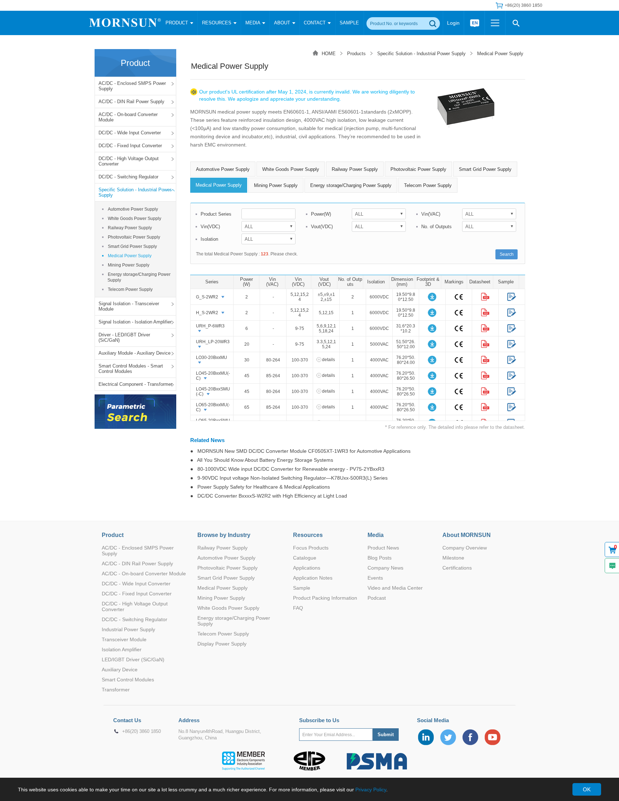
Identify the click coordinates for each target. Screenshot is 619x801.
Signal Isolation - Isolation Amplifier (135, 322)
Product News (383, 548)
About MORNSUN (466, 535)
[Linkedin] (426, 737)
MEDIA (253, 22)
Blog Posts (380, 558)
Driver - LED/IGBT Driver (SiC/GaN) (124, 337)
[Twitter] (448, 737)
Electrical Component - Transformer (135, 384)
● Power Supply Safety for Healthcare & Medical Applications (260, 487)
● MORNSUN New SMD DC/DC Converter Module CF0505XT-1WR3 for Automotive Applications (300, 451)
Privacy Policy (370, 789)
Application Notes (312, 578)
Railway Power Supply (130, 227)
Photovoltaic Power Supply (134, 237)
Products (356, 53)
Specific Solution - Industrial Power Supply (135, 192)
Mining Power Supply (128, 265)
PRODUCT (177, 22)
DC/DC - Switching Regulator (128, 176)
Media (376, 535)
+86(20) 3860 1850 (141, 731)
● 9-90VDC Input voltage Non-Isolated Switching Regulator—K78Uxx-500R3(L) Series (289, 478)
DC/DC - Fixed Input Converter (130, 145)
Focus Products (310, 548)
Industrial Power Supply (128, 629)
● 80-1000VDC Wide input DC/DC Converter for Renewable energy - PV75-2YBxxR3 (287, 469)
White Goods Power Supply (134, 218)
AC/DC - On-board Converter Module (128, 117)
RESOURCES (217, 22)
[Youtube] (493, 737)
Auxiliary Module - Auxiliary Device (135, 353)
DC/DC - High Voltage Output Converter (129, 161)
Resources (308, 535)
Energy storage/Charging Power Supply (139, 277)
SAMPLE (349, 22)
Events (375, 578)
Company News (385, 568)
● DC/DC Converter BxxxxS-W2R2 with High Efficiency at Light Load (268, 496)
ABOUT (283, 22)
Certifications (457, 568)
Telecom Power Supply (130, 289)
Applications (306, 568)
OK (587, 789)
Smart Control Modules (128, 679)
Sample (301, 588)
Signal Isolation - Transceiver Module (129, 306)
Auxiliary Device (120, 669)
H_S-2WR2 (207, 312)
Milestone (453, 558)
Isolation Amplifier (121, 649)
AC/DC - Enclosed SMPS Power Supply (132, 86)
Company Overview (464, 548)
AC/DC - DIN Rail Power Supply (131, 101)
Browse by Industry (223, 535)
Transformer (116, 689)
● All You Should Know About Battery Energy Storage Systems (261, 460)
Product (113, 535)
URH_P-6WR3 (210, 325)
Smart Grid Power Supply (132, 246)
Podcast (377, 598)
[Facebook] (470, 737)
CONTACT (315, 22)
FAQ (298, 608)
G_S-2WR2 (207, 296)
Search (507, 254)
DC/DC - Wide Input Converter (130, 132)
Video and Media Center (395, 588)
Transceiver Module (124, 639)
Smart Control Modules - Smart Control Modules (131, 368)
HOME (329, 53)
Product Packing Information (325, 598)
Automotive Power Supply (133, 209)
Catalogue (304, 558)
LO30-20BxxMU (211, 357)
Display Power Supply (221, 644)
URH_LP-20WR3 (213, 341)
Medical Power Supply (130, 255)
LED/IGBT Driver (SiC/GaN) (133, 659)
